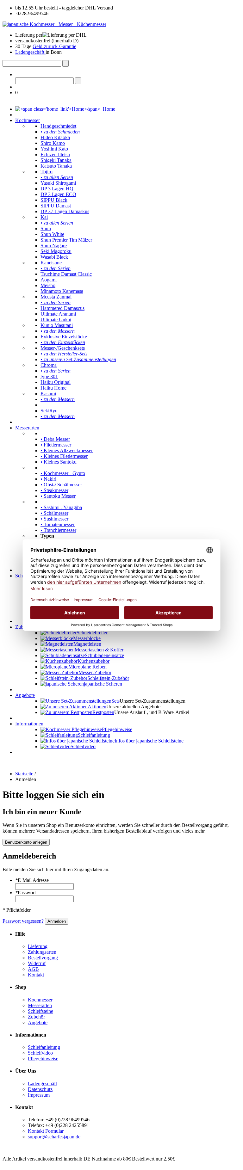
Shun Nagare (53, 245)
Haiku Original (55, 382)
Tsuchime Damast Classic (66, 274)
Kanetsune (51, 262)
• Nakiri (48, 479)
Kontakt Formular (46, 1131)
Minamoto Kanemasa (61, 291)
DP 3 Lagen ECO (58, 194)
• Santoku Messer (58, 496)
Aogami (48, 279)
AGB (33, 969)
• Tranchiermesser (58, 530)
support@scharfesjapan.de (54, 1136)
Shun (45, 228)
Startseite (24, 773)
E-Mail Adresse (32, 880)
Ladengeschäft (30, 52)
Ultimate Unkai (55, 319)
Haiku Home (53, 388)
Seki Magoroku (56, 251)
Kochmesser (27, 120)
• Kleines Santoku (58, 462)
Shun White (52, 234)
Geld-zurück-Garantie (54, 46)
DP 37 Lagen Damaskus (64, 211)
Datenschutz (40, 1089)
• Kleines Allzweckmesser (66, 450)
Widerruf (37, 963)
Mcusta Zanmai (56, 296)
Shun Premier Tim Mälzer (66, 240)
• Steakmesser (54, 490)
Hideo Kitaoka (55, 137)
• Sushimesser (54, 518)
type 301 (49, 376)
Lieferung (37, 946)
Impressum (39, 1095)
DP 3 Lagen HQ (56, 188)
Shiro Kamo (52, 143)
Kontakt (36, 974)
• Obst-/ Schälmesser (61, 484)
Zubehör (36, 1016)
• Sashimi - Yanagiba (61, 507)
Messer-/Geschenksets (62, 348)
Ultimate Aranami (58, 314)
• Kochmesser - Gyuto (62, 473)
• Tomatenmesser (57, 524)
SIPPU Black (53, 200)
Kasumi (48, 393)
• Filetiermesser (55, 444)
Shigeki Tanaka (56, 160)
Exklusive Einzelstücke (63, 336)
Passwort (25, 892)
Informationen (29, 723)
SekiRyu (49, 410)
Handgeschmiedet (58, 126)
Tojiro (46, 171)
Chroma (48, 365)
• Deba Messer (55, 439)
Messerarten (27, 427)
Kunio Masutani (56, 325)
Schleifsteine (40, 1011)
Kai (44, 217)
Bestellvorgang (43, 957)
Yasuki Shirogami (58, 183)
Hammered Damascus (62, 308)
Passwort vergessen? (23, 921)
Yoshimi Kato (54, 148)
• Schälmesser (54, 513)
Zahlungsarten (42, 952)
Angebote (25, 695)
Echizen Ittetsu (55, 154)
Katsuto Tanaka (56, 166)
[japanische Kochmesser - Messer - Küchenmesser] (54, 24)
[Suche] (65, 63)
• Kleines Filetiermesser (64, 456)
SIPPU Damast (55, 205)
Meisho (47, 285)
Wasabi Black (54, 257)
